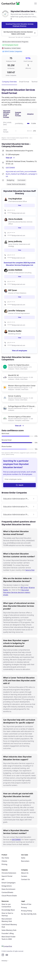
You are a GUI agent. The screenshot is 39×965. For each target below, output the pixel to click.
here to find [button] (29, 570)
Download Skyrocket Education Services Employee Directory (19, 25)
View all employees (19, 350)
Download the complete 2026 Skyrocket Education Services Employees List (19, 264)
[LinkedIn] (11, 18)
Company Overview (9, 82)
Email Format (24, 82)
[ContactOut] (11, 3)
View (19, 205)
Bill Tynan (24, 587)
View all (18, 426)
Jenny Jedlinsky (15, 241)
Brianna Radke (15, 331)
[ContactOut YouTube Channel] (7, 955)
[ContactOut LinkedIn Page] (3, 955)
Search (21, 485)
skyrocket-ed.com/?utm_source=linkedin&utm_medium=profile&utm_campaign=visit (21, 173)
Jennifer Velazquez (16, 311)
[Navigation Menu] (36, 3)
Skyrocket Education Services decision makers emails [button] (16, 592)
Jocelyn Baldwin (15, 270)
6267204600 (10, 168)
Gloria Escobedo (15, 219)
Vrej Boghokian (15, 199)
